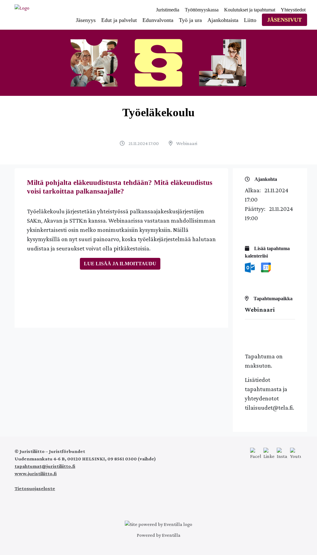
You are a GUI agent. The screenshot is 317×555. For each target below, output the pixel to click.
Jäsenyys (86, 20)
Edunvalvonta (157, 20)
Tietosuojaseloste (35, 488)
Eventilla (171, 535)
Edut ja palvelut (119, 20)
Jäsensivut (284, 20)
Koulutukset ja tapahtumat (249, 9)
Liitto (250, 20)
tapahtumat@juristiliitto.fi (45, 466)
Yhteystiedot (293, 9)
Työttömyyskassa (202, 9)
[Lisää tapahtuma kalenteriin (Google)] (266, 266)
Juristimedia (167, 9)
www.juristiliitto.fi (36, 473)
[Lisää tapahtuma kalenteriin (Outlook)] (250, 266)
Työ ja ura (190, 20)
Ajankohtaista (222, 20)
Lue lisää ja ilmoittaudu (120, 263)
